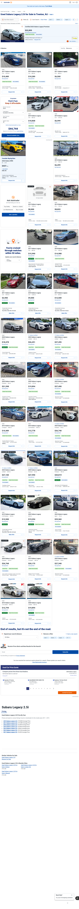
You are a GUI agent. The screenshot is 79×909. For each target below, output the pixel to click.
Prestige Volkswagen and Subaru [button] (33, 37)
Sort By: (63, 48)
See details (5, 169)
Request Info (11, 92)
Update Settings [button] (20, 131)
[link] (15, 81)
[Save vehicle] (22, 26)
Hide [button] (76, 23)
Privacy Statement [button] (20, 655)
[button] (70, 2)
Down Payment (6, 116)
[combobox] (10, 20)
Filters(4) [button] (25, 19)
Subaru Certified (33, 335)
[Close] (72, 895)
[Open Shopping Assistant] (77, 898)
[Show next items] (75, 19)
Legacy (19, 11)
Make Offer (11, 313)
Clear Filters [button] (44, 19)
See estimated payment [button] (30, 32)
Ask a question (13, 214)
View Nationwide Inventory (39, 662)
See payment (5, 78)
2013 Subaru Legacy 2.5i (10, 730)
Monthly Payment (6, 107)
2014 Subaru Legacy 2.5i (10, 728)
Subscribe (65, 652)
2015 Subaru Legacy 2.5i (10, 726)
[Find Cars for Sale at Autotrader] (8, 2)
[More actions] (23, 92)
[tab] (4, 711)
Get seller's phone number (41, 220)
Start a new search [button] (72, 634)
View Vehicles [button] (72, 41)
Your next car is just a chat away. (39, 6)
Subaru (13, 11)
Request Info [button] (37, 39)
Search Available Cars (13, 135)
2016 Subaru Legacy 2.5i (10, 725)
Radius (8, 259)
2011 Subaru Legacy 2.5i (10, 732)
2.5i (24, 11)
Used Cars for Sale (5, 11)
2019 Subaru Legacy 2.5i (10, 721)
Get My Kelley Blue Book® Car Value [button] (13, 125)
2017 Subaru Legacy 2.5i (10, 723)
